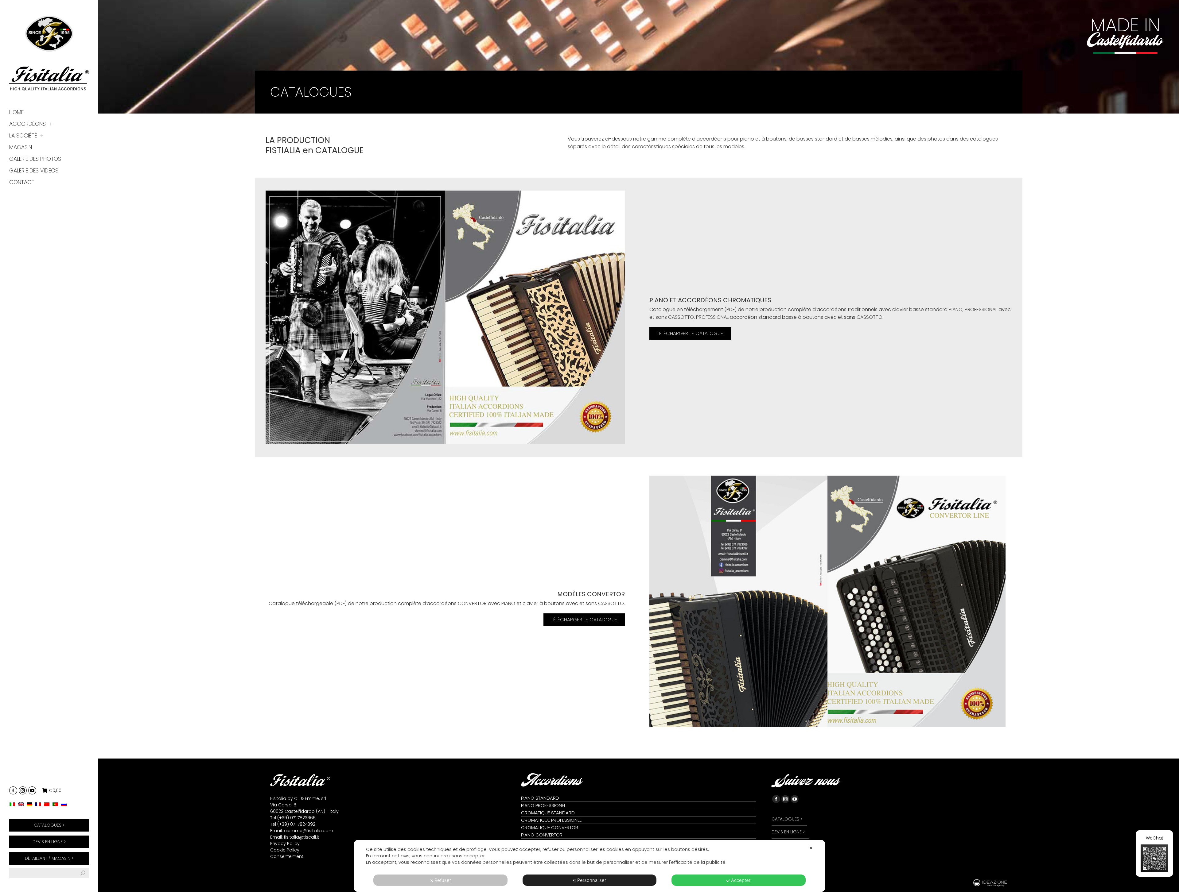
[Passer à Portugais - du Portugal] (57, 804)
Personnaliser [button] (591, 880)
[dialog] (589, 866)
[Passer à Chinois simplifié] (48, 804)
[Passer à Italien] (14, 804)
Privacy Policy (285, 843)
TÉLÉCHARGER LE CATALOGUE (690, 333)
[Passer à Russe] (65, 804)
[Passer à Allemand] (31, 804)
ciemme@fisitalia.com (308, 831)
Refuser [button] (442, 880)
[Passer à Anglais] (22, 804)
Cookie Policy (284, 850)
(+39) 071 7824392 (296, 824)
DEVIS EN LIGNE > (49, 842)
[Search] (82, 873)
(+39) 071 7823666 (296, 818)
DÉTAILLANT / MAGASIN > (49, 858)
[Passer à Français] (39, 804)
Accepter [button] (740, 880)
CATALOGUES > (49, 825)
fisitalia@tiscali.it (301, 837)
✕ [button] (811, 848)
